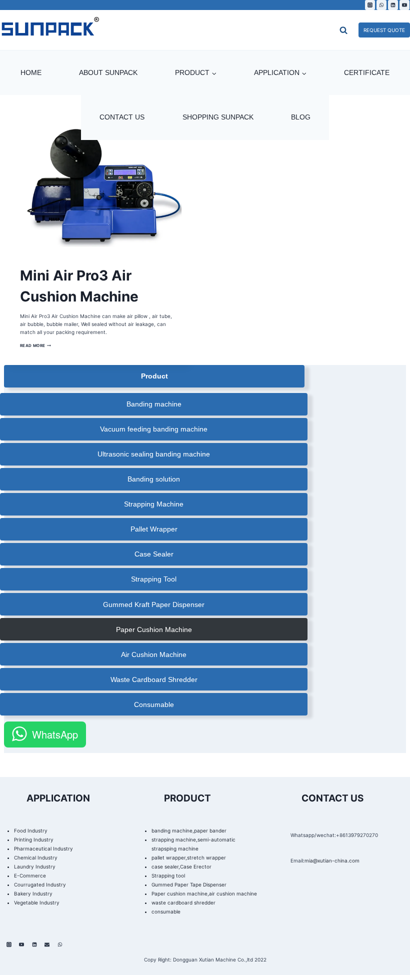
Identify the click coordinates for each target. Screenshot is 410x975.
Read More (36, 345)
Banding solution (154, 479)
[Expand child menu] (195, 72)
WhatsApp (55, 734)
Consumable (154, 704)
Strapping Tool (153, 579)
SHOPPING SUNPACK (218, 117)
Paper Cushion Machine (154, 630)
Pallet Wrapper (154, 529)
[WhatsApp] (381, 5)
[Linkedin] (393, 5)
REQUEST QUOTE (384, 30)
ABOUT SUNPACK (108, 72)
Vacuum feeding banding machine (154, 429)
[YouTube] (405, 5)
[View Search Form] (323, 30)
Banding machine (154, 404)
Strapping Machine (154, 504)
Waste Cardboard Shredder (154, 680)
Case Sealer (154, 554)
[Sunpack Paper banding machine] (50, 30)
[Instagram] (370, 5)
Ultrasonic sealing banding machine (154, 454)
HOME (31, 72)
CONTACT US (122, 117)
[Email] (47, 945)
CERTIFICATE (367, 72)
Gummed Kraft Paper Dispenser (153, 604)
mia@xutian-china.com (332, 861)
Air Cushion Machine (153, 654)
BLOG (300, 117)
